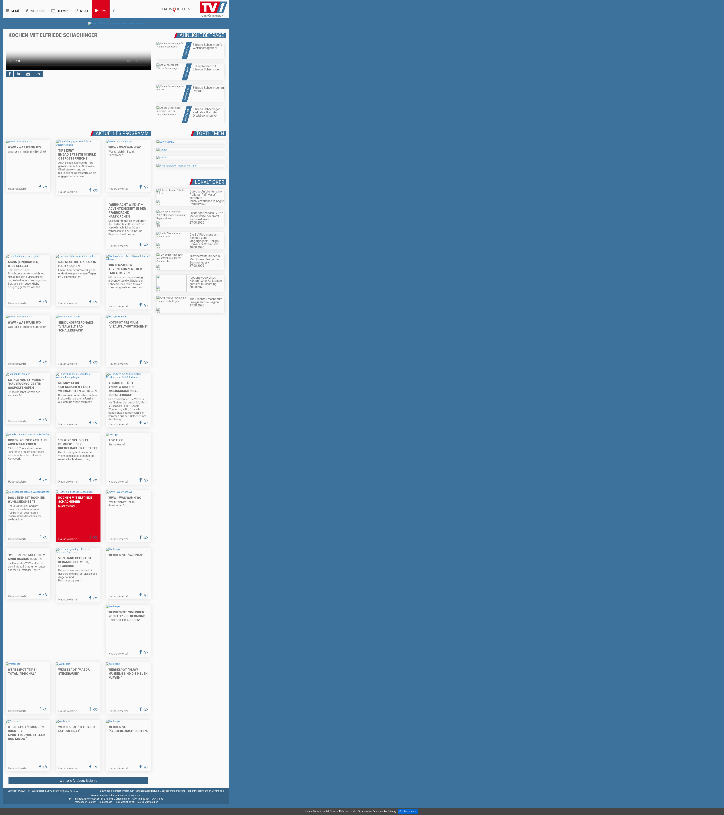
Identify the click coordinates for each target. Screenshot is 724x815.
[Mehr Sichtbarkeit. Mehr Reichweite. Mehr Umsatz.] (116, 23)
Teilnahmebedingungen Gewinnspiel (205, 791)
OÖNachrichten (122, 798)
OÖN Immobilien (140, 798)
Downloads (106, 791)
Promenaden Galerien (85, 802)
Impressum (128, 791)
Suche (84, 11)
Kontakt (117, 791)
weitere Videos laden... (78, 780)
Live (104, 11)
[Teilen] (28, 74)
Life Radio (106, 798)
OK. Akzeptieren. (407, 811)
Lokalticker (209, 182)
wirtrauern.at (151, 802)
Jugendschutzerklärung (172, 791)
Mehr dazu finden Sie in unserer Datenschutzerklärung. (368, 811)
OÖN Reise (157, 798)
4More (139, 802)
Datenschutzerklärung (147, 791)
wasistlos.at (127, 802)
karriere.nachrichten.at (87, 798)
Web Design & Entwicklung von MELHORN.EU (55, 791)
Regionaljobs (105, 802)
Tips (116, 802)
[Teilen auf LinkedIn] (18, 74)
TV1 (71, 798)
